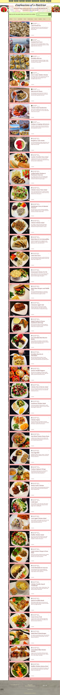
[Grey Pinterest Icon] (50, 2)
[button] (49, 19)
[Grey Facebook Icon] (49, 2)
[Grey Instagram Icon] (48, 2)
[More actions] (49, 23)
